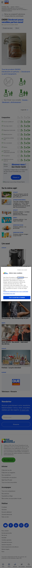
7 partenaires (21, 277)
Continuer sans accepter (22, 269)
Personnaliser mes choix (9, 293)
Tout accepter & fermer (17, 297)
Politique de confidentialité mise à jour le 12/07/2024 (15, 291)
